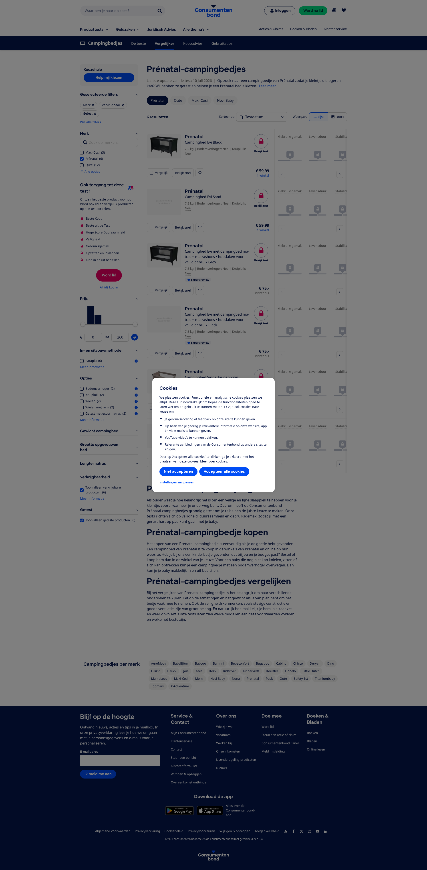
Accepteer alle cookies (224, 471)
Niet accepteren (178, 471)
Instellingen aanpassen (176, 482)
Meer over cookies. (214, 461)
